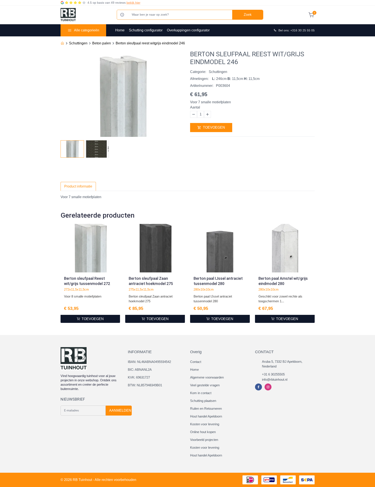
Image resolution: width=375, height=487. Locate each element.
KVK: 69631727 (139, 377)
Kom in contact (200, 393)
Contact (195, 362)
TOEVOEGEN (214, 127)
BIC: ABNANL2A (140, 369)
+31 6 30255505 (273, 374)
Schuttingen (78, 43)
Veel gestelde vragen (205, 385)
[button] (181, 147)
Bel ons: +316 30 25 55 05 (296, 30)
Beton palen (101, 43)
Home (120, 30)
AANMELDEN (120, 410)
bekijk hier (133, 2)
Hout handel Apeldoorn (206, 416)
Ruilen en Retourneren (206, 408)
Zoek (248, 14)
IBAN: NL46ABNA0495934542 (149, 362)
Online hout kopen (203, 432)
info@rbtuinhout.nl (274, 379)
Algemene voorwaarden (207, 377)
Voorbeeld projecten (204, 440)
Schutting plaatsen (203, 401)
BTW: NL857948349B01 (145, 385)
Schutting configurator (146, 30)
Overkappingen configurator (188, 30)
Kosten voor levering (204, 424)
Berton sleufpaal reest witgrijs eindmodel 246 (150, 43)
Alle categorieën (86, 30)
